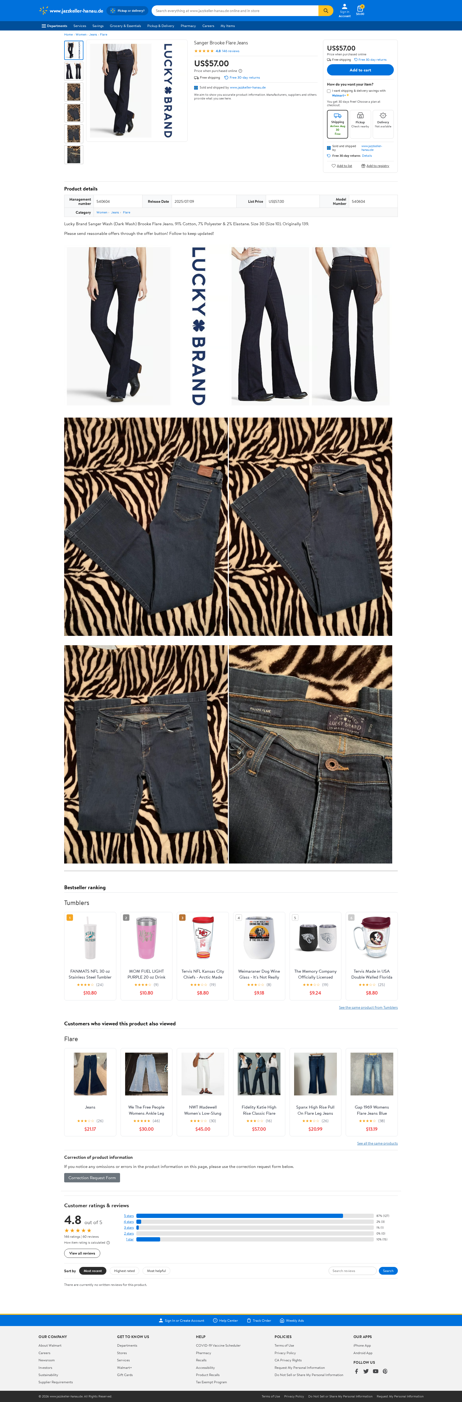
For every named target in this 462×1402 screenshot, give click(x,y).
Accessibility (205, 1367)
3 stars (129, 1227)
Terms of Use (284, 1345)
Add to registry (378, 165)
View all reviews (82, 1253)
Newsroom (46, 1360)
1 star (130, 1239)
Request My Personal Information (300, 1367)
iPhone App (362, 1345)
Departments (57, 25)
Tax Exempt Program (211, 1382)
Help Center (228, 1320)
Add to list (344, 165)
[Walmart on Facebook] (356, 1371)
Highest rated (124, 1270)
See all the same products (377, 1143)
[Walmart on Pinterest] (385, 1371)
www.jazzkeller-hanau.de (248, 87)
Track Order (262, 1320)
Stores (122, 1352)
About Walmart (49, 1345)
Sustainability (48, 1374)
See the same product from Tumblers (368, 1007)
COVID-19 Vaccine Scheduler (218, 1345)
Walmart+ (124, 1367)
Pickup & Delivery (160, 25)
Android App (362, 1352)
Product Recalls (208, 1374)
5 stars (129, 1216)
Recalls (201, 1360)
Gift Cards (125, 1374)
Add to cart (360, 70)
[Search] (325, 10)
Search (388, 1270)
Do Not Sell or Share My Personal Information (309, 1374)
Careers (208, 25)
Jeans (93, 34)
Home (68, 34)
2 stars (129, 1233)
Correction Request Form (92, 1178)
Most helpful (156, 1270)
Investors (45, 1367)
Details (367, 156)
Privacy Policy (285, 1352)
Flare (103, 34)
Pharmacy (188, 25)
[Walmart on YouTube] (376, 1371)
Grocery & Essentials (125, 25)
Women (81, 34)
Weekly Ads (295, 1320)
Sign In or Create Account (184, 1320)
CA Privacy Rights (288, 1360)
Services (80, 25)
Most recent (93, 1270)
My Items (228, 25)
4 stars (129, 1222)
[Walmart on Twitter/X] (366, 1371)
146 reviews (230, 51)
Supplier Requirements (55, 1382)
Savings (98, 25)
